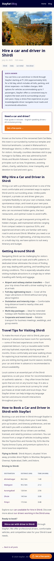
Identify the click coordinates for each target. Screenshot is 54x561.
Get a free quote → (15, 128)
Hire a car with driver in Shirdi (20, 524)
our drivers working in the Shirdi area (31, 513)
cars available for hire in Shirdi (28, 509)
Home (43, 3)
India (12, 66)
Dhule (6, 496)
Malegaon (8, 485)
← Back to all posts (10, 547)
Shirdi (5, 66)
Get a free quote (42, 556)
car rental (20, 66)
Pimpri (7, 502)
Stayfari (9, 3)
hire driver (30, 66)
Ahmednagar (9, 479)
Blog (50, 3)
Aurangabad (9, 490)
